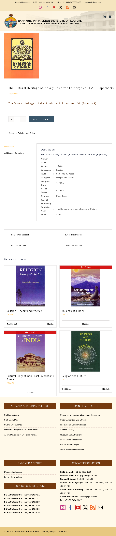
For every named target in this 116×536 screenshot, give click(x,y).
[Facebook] (70, 507)
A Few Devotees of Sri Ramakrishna (20, 435)
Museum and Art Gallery (71, 435)
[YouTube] (77, 507)
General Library (67, 430)
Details (51, 324)
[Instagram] (62, 507)
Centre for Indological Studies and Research (80, 415)
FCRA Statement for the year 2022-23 (22, 502)
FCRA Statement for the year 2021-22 (22, 498)
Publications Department (71, 440)
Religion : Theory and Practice (24, 311)
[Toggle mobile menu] (110, 16)
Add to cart (41, 119)
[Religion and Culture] (86, 351)
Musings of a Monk (73, 311)
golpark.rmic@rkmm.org (92, 2)
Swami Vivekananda (13, 425)
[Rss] (92, 507)
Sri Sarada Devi (11, 420)
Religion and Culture (27, 133)
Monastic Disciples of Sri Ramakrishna (21, 430)
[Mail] (100, 507)
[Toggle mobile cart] (104, 16)
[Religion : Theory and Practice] (30, 286)
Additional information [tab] (14, 153)
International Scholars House (73, 425)
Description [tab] (9, 146)
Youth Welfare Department (72, 449)
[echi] (58, 55)
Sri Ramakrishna (11, 415)
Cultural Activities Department (73, 420)
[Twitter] (85, 507)
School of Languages (69, 445)
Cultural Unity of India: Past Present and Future (30, 377)
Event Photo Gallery (13, 477)
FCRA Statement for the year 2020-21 (22, 495)
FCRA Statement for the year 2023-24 (22, 505)
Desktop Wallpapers (13, 472)
